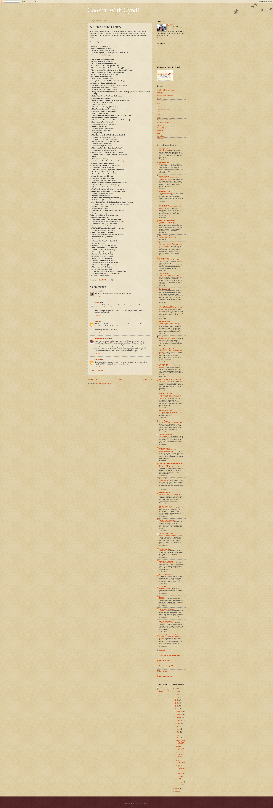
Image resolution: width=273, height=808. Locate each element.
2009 (176, 703)
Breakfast (160, 130)
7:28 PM (97, 366)
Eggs (158, 114)
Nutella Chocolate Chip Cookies (168, 494)
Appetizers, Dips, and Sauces (166, 90)
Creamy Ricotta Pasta (165, 521)
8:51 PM (97, 296)
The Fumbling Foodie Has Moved (169, 412)
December (180, 711)
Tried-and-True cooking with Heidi (170, 379)
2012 (176, 694)
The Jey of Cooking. (165, 506)
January (179, 785)
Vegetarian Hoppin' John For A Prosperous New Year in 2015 (168, 450)
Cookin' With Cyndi (113, 10)
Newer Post (92, 379)
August (179, 723)
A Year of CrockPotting (166, 236)
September (180, 720)
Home (120, 379)
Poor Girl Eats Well (165, 393)
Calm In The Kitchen (165, 621)
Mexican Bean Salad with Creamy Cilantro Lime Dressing (169, 178)
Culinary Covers (164, 479)
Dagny (96, 291)
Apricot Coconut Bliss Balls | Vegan (169, 224)
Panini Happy (163, 421)
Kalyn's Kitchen (164, 162)
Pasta (158, 117)
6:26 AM (97, 353)
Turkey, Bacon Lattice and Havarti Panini (171, 422)
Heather (96, 302)
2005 (176, 791)
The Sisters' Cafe (164, 321)
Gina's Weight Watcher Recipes (169, 655)
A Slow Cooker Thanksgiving (167, 237)
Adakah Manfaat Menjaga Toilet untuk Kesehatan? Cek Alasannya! (170, 324)
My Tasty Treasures (165, 676)
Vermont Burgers (164, 480)
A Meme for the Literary (180, 761)
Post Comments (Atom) (103, 383)
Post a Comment (97, 370)
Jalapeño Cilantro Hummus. (167, 508)
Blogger (146, 804)
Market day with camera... (166, 563)
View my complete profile (164, 38)
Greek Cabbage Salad (165, 164)
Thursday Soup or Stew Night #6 (180, 768)
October (179, 717)
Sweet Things (161, 136)
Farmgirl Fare (163, 364)
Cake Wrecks (163, 671)
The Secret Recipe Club (166, 666)
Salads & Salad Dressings (165, 95)
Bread (158, 133)
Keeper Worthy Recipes (166, 609)
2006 (176, 788)
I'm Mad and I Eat (165, 549)
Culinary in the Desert (166, 561)
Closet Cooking (164, 176)
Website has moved (165, 588)
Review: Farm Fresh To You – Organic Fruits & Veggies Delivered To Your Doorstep (170, 396)
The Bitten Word (164, 289)
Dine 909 (162, 650)
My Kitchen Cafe (164, 191)
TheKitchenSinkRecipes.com (168, 243)
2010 (176, 700)
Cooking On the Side (166, 534)
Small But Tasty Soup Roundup (180, 748)
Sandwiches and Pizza (164, 122)
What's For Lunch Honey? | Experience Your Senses (168, 221)
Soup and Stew (161, 128)
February (179, 782)
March (179, 738)
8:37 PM (97, 332)
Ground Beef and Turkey (164, 101)
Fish (158, 111)
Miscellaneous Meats (163, 109)
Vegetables (160, 125)
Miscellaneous (161, 139)
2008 (176, 706)
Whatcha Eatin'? (164, 492)
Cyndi (171, 25)
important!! (162, 598)
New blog (162, 611)
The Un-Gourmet (164, 660)
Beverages (160, 92)
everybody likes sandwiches (168, 635)
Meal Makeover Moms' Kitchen (169, 349)
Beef (158, 103)
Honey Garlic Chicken (165, 193)
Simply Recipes (164, 274)
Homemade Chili (164, 436)
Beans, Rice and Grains (164, 120)
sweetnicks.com (164, 337)
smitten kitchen (164, 205)
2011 (176, 697)
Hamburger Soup (164, 381)
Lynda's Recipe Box (165, 434)
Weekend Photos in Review (167, 338)
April (178, 735)
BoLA (96, 321)
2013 (176, 691)
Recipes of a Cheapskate (167, 520)
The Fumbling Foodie (166, 410)
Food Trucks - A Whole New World (169, 467)
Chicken (159, 98)
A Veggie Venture (164, 258)
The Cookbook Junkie (101, 338)
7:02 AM (97, 315)
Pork (158, 106)
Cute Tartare (162, 550)
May (178, 732)
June (178, 729)
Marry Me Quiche (164, 150)
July (178, 726)
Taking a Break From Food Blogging (180, 742)
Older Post (147, 379)
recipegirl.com (164, 149)
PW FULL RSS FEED (166, 306)
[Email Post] (111, 280)
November (180, 714)
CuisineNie (162, 597)
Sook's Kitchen (164, 587)
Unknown (97, 359)
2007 (176, 709)
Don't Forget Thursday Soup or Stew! (180, 755)
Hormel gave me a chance (167, 623)
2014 (176, 688)
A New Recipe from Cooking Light (180, 775)
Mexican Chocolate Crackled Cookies (170, 535)
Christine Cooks (164, 448)
